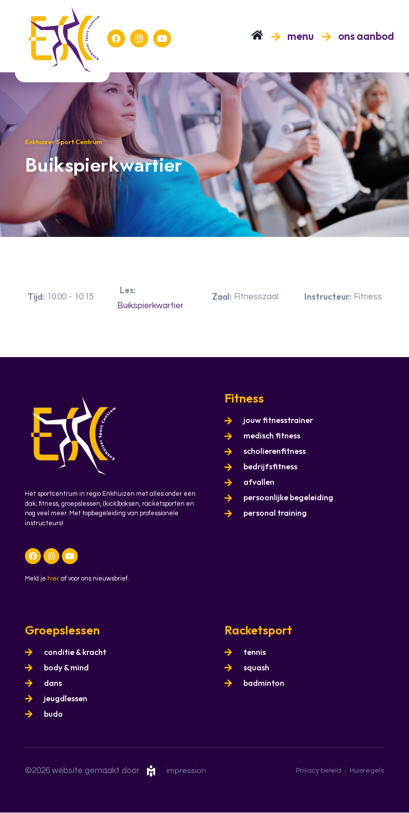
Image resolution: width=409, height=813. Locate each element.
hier (53, 578)
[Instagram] (139, 38)
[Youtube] (162, 38)
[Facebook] (116, 38)
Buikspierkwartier (150, 305)
